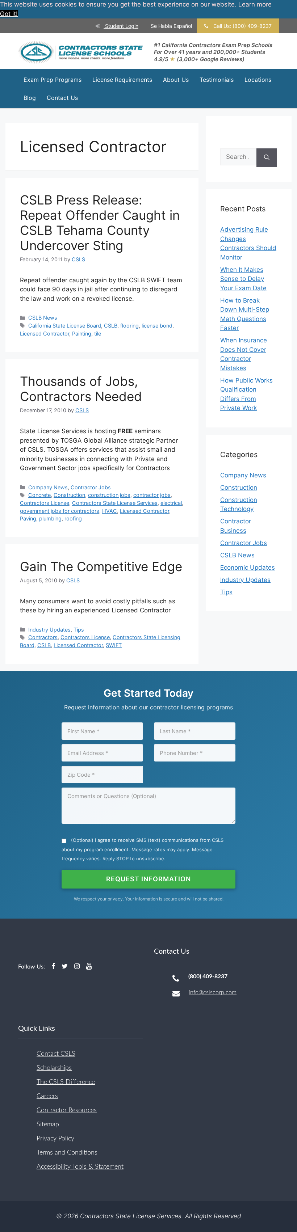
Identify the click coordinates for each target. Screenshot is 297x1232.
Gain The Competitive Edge (101, 566)
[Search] (266, 158)
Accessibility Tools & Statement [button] (80, 1167)
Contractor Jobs (91, 487)
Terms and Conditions (67, 1152)
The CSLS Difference (66, 1082)
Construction (69, 495)
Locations (257, 79)
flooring (129, 325)
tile (97, 333)
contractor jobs (152, 495)
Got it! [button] (9, 13)
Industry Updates (49, 629)
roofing (73, 518)
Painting (81, 333)
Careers (47, 1096)
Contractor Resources (67, 1110)
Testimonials (217, 79)
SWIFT (114, 645)
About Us (176, 79)
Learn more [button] (255, 4)
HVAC (109, 511)
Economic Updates (247, 567)
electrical (171, 503)
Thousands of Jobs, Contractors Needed (81, 389)
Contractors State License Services (115, 503)
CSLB (110, 325)
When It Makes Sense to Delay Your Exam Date (243, 279)
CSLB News (42, 318)
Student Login (121, 26)
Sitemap (48, 1124)
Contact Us (62, 97)
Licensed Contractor (44, 333)
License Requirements (122, 79)
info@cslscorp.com (213, 992)
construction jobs (109, 495)
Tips (79, 629)
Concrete (39, 495)
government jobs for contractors (59, 511)
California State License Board (64, 325)
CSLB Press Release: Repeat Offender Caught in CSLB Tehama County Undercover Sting (100, 222)
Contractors (43, 637)
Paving (28, 518)
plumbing (50, 518)
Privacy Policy (55, 1138)
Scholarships (54, 1068)
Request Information (148, 879)
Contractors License (44, 503)
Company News (48, 487)
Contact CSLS (56, 1054)
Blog (30, 97)
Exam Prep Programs (52, 79)
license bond (157, 325)
